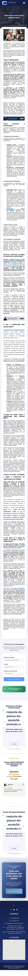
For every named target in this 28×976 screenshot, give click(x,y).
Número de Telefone (10, 671)
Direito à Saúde (14, 13)
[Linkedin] (17, 910)
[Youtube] (14, 910)
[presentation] (5, 722)
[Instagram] (11, 910)
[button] (24, 3)
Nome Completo (9, 657)
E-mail (6, 664)
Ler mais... (14, 744)
